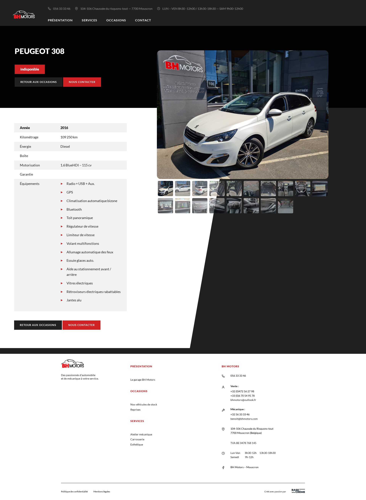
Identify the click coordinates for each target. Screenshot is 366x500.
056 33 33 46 (61, 8)
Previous (151, 133)
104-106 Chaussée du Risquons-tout (251, 428)
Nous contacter (82, 81)
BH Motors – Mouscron (244, 467)
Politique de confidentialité (74, 491)
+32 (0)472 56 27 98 (242, 391)
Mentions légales (101, 491)
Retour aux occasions (38, 81)
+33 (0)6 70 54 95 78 (242, 395)
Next (334, 133)
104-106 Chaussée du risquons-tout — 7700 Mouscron (116, 8)
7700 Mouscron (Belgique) (246, 432)
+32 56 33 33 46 (240, 414)
